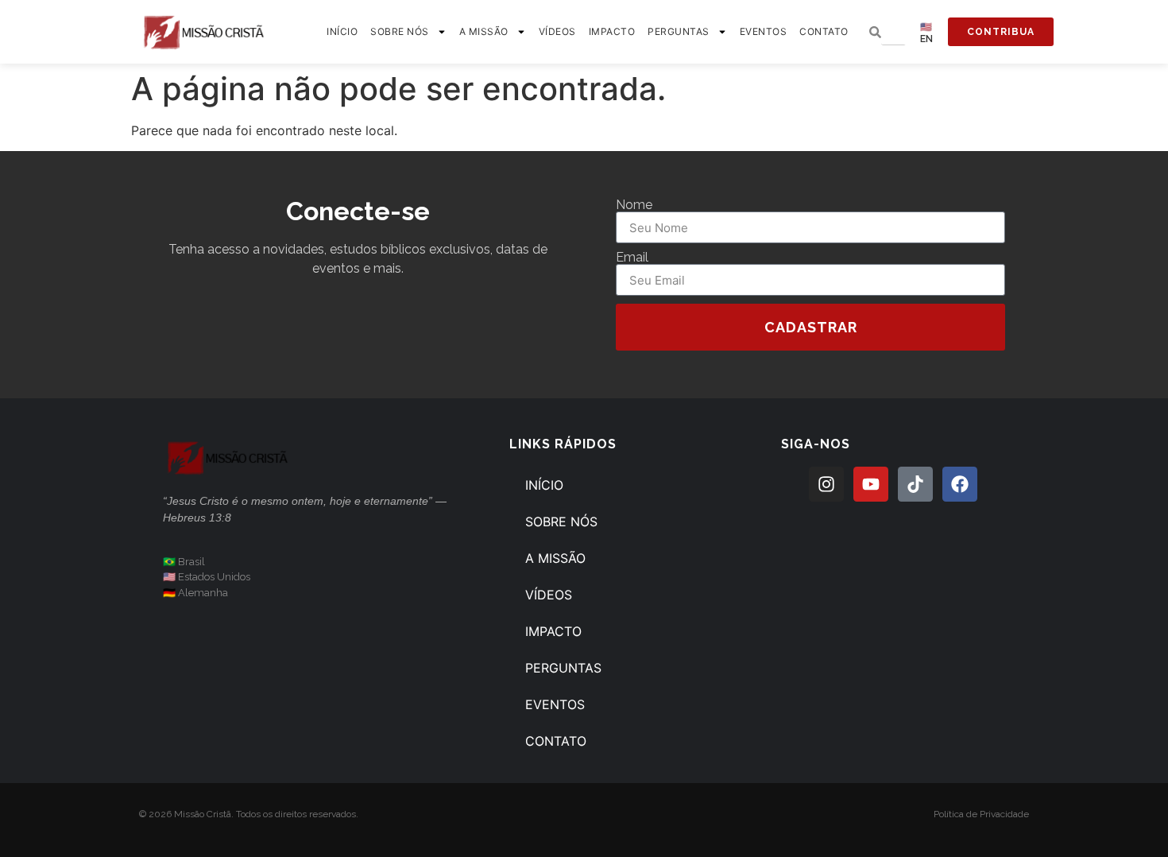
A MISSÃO (484, 31)
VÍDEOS (557, 31)
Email (632, 257)
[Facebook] (959, 484)
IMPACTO (612, 31)
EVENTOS (763, 31)
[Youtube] (870, 484)
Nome (634, 205)
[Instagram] (826, 484)
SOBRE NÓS (399, 31)
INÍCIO (342, 31)
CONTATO (824, 31)
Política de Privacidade (981, 814)
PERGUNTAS (679, 31)
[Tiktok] (915, 484)
